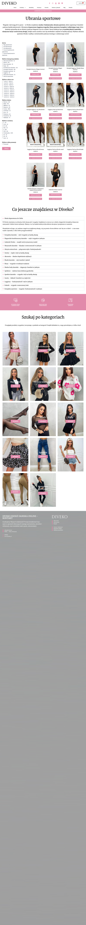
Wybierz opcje (35, 74)
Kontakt (70, 7)
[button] (35, 78)
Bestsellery (31, 7)
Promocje (39, 7)
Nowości (46, 7)
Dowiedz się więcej (35, 154)
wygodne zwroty (70, 305)
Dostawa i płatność (56, 7)
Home (15, 7)
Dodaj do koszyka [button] (75, 74)
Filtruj (6, 148)
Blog (64, 7)
